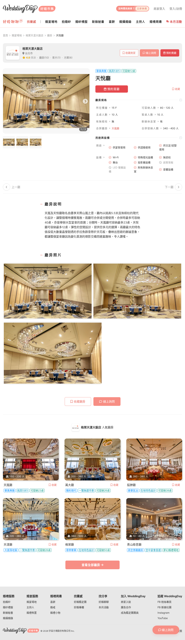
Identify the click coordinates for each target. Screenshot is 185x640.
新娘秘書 (8, 612)
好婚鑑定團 (80, 601)
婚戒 (52, 607)
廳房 (49, 35)
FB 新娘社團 (164, 607)
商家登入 (159, 8)
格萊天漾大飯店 (34, 35)
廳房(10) (44, 57)
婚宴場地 (17, 35)
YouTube (163, 618)
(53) (33, 57)
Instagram (163, 612)
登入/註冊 (175, 8)
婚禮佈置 (32, 612)
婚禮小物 (55, 612)
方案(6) (68, 57)
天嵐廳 (115, 128)
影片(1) (56, 57)
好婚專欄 (79, 607)
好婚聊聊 (104, 601)
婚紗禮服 (8, 607)
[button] (138, 100)
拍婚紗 (6, 601)
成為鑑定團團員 (130, 612)
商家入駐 (126, 601)
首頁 (5, 35)
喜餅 (52, 601)
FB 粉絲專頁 (164, 601)
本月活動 (176, 21)
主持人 (30, 607)
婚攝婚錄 (8, 618)
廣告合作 (126, 607)
